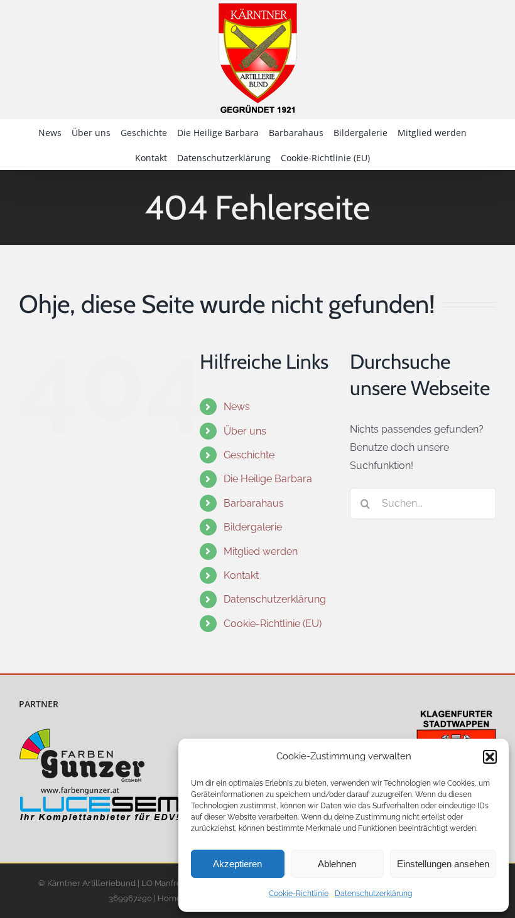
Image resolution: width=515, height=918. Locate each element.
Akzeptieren (237, 863)
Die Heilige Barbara (268, 479)
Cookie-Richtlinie (298, 893)
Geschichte (249, 455)
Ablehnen (337, 863)
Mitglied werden (261, 551)
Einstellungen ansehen (443, 863)
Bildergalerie (253, 527)
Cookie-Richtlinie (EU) (273, 624)
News (237, 407)
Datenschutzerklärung (373, 893)
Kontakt (241, 575)
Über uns (245, 431)
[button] (490, 757)
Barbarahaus (254, 503)
